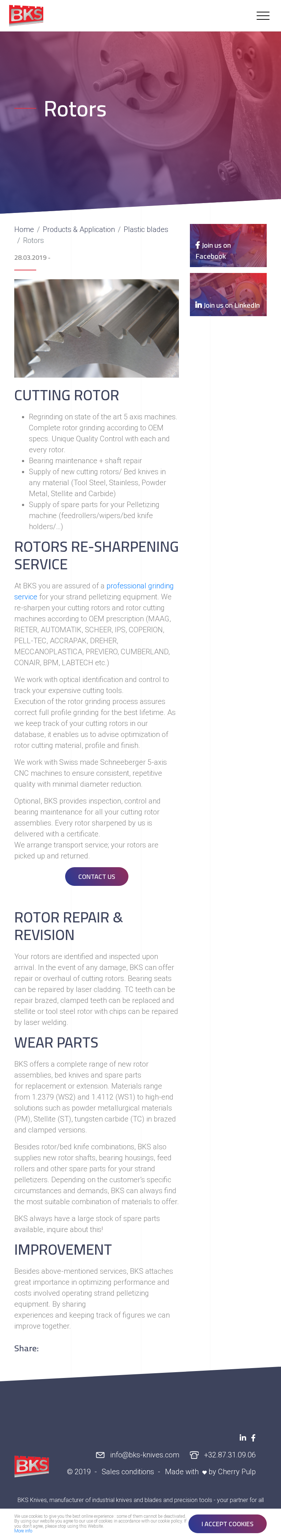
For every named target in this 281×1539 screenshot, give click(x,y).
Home (24, 229)
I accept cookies (228, 1524)
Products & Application (79, 229)
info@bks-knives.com (143, 1454)
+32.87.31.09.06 (229, 1454)
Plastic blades (146, 229)
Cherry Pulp (237, 1471)
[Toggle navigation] (263, 16)
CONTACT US (96, 876)
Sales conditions (128, 1471)
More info (23, 1531)
